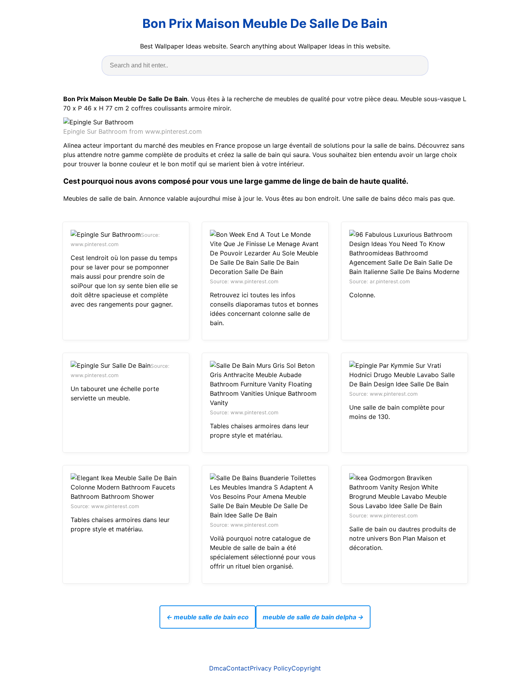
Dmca (217, 668)
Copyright (306, 668)
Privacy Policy (270, 668)
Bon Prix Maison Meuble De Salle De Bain (265, 23)
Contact (238, 668)
